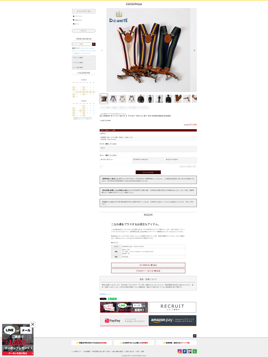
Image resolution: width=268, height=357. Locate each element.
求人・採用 (140, 351)
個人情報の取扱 (118, 351)
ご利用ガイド (77, 351)
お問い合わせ (129, 351)
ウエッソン (75, 51)
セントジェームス (87, 48)
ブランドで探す (105, 107)
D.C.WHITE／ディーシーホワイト (138, 107)
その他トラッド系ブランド (119, 107)
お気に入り (78, 20)
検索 (93, 44)
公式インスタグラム (82, 119)
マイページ (78, 16)
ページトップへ (194, 336)
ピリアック (84, 51)
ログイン (84, 31)
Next (194, 50)
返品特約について (105, 294)
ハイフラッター (85, 53)
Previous (102, 50)
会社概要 (87, 351)
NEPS (77, 53)
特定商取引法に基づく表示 (101, 351)
